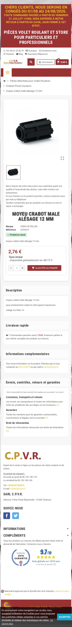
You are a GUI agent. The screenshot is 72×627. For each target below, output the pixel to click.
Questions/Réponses (36, 54)
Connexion (46, 62)
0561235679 (24, 367)
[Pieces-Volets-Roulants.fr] (13, 62)
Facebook (6, 515)
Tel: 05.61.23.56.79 (13, 50)
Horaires (8, 54)
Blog (19, 54)
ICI (57, 405)
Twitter (15, 515)
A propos (32, 50)
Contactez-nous (49, 50)
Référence (11, 229)
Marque (9, 226)
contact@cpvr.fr (50, 367)
